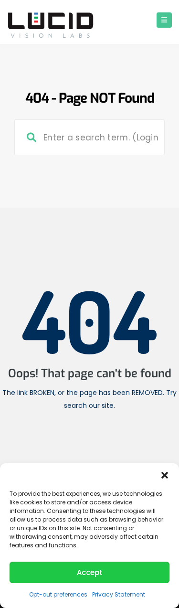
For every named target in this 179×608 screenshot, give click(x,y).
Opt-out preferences (58, 594)
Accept (90, 572)
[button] (164, 475)
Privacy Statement (118, 594)
